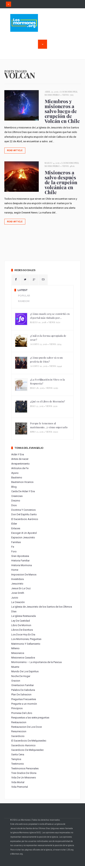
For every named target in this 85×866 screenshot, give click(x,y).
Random (23, 301)
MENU (8, 4)
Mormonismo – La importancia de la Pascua (36, 662)
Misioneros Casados (23, 657)
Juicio (14, 597)
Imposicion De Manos (23, 574)
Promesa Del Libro (21, 713)
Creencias (17, 496)
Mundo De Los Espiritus (25, 671)
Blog (14, 486)
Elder (14, 523)
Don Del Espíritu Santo (24, 514)
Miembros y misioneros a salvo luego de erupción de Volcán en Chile (62, 111)
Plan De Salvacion (21, 694)
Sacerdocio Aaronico (23, 745)
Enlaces (15, 528)
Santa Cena (17, 754)
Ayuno (15, 472)
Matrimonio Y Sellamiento (25, 643)
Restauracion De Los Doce (26, 726)
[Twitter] (25, 279)
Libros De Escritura (22, 629)
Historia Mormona (21, 565)
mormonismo (52, 94)
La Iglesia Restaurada (23, 615)
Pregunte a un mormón (24, 703)
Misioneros (17, 653)
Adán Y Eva (17, 454)
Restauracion (18, 722)
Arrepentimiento (20, 463)
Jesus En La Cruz (21, 588)
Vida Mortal (17, 782)
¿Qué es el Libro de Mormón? (47, 401)
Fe (12, 546)
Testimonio (17, 763)
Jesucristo (17, 583)
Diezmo (15, 500)
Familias (16, 542)
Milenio (15, 648)
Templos (16, 759)
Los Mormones (68, 91)
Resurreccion (18, 731)
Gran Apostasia (20, 556)
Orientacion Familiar (22, 685)
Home (14, 569)
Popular (24, 295)
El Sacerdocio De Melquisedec (28, 740)
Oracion (15, 680)
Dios (14, 505)
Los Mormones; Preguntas (26, 639)
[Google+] (34, 279)
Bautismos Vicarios (22, 482)
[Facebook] (15, 279)
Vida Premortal (19, 786)
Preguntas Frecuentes (23, 699)
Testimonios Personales (25, 768)
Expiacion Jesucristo (23, 537)
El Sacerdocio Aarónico (24, 519)
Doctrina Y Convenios (23, 509)
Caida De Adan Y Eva (23, 491)
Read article (15, 150)
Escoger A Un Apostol (24, 532)
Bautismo (16, 477)
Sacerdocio (18, 736)
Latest (22, 290)
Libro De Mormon (21, 625)
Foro (14, 551)
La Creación (18, 602)
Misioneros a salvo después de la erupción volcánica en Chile (61, 182)
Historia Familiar (20, 560)
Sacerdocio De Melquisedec (27, 749)
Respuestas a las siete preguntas (30, 717)
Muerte (15, 666)
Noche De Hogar (20, 676)
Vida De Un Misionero (23, 777)
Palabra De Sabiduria (23, 689)
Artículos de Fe (19, 468)
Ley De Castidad (20, 620)
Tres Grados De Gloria (23, 773)
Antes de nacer (19, 458)
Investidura (17, 579)
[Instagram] (43, 279)
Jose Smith (17, 592)
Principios (17, 708)
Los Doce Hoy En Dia (23, 634)
